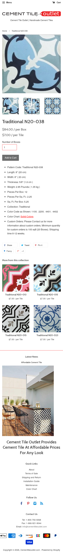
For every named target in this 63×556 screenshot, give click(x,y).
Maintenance (32, 485)
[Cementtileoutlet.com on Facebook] (21, 503)
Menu (9, 2)
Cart (58, 2)
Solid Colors (27, 216)
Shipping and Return (31, 477)
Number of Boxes (11, 142)
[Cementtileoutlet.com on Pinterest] (28, 503)
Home (4, 31)
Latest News (31, 356)
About (31, 469)
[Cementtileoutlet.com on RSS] (41, 503)
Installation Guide (31, 481)
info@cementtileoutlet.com (34, 526)
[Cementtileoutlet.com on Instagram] (34, 503)
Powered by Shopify (51, 549)
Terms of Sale (31, 473)
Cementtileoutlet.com (30, 549)
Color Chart (31, 488)
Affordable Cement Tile (31, 362)
